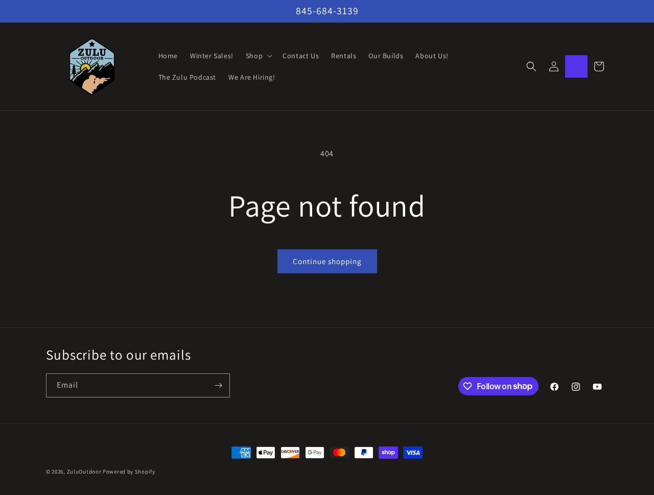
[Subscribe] (218, 385)
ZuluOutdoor (84, 471)
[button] (258, 55)
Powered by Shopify (129, 471)
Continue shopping (327, 261)
